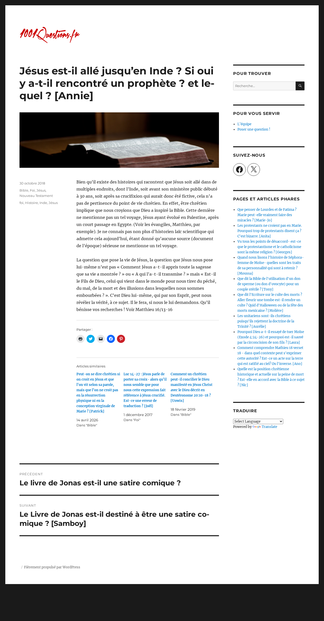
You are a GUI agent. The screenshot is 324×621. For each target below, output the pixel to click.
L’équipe (244, 124)
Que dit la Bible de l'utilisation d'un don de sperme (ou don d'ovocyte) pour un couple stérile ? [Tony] (268, 284)
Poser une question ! (253, 129)
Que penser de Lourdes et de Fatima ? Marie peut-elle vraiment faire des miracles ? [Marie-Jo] (266, 215)
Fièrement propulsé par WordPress (52, 567)
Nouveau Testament (36, 196)
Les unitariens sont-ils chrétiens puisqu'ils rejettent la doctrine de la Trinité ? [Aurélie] (265, 321)
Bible (23, 190)
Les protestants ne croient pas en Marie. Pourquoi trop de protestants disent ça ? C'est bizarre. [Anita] (269, 230)
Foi (32, 190)
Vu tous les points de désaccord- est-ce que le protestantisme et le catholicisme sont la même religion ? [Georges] (269, 246)
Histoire (31, 203)
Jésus (41, 190)
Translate (269, 427)
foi (21, 203)
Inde (43, 203)
